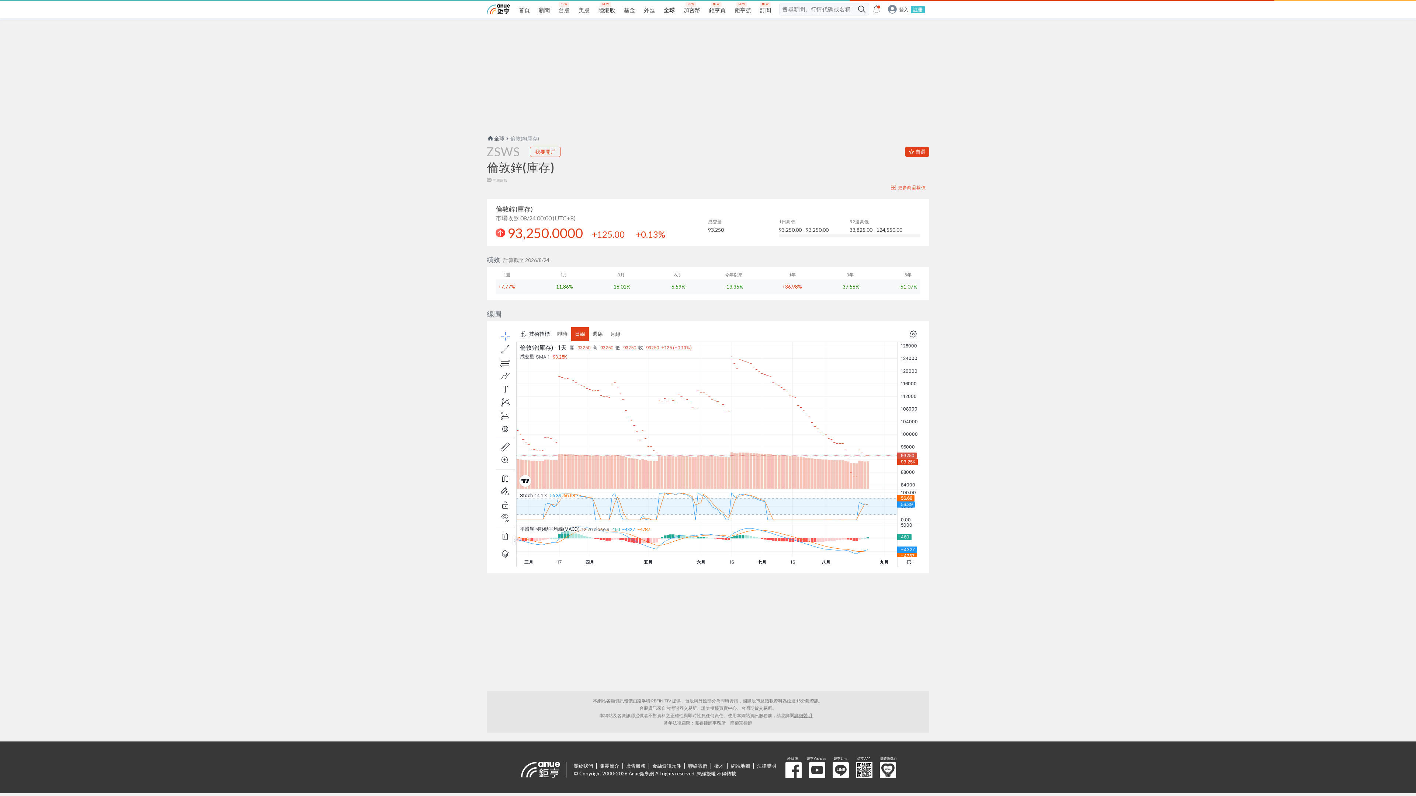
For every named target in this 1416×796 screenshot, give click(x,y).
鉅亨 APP (864, 770)
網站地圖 (740, 766)
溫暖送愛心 (888, 770)
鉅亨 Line (841, 770)
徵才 (719, 766)
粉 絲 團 (793, 770)
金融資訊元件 (666, 766)
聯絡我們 (697, 766)
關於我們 (583, 766)
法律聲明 (766, 766)
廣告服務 (635, 766)
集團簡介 (609, 766)
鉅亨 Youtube (817, 770)
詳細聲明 (803, 715)
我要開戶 (545, 152)
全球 (499, 138)
